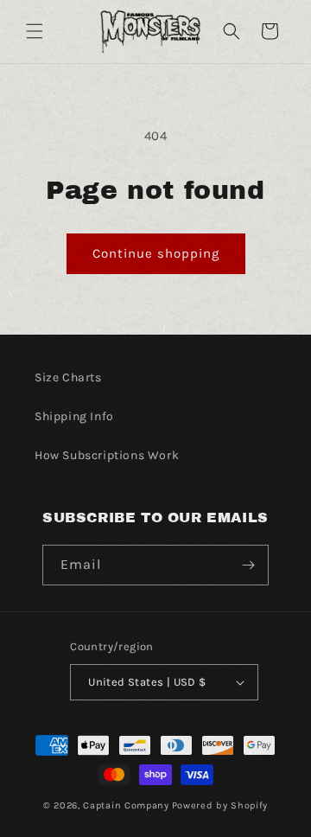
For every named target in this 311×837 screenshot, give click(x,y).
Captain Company (126, 805)
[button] (35, 31)
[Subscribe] (249, 565)
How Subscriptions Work (107, 455)
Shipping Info (74, 416)
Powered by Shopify (220, 805)
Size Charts (68, 377)
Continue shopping (155, 253)
